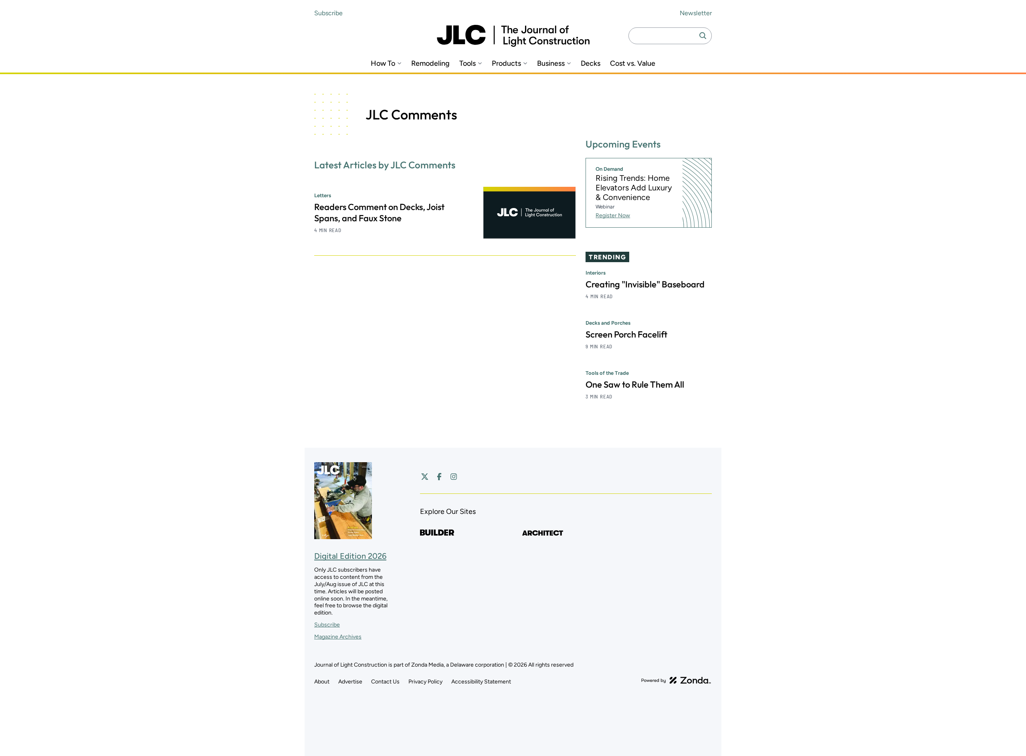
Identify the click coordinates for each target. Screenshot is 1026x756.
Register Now (613, 215)
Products (506, 63)
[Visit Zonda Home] (676, 680)
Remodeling (430, 63)
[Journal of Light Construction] (513, 36)
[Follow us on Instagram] (453, 476)
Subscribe (328, 13)
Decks (590, 63)
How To (383, 63)
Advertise (350, 681)
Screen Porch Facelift (626, 334)
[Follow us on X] (425, 476)
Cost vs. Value (632, 63)
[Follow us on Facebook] (439, 476)
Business (551, 63)
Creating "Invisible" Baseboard (645, 284)
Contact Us (385, 681)
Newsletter (696, 13)
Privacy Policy (425, 681)
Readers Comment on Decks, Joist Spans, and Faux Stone (379, 212)
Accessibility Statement (481, 681)
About (321, 681)
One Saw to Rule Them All (635, 384)
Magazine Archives (338, 636)
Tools (467, 63)
